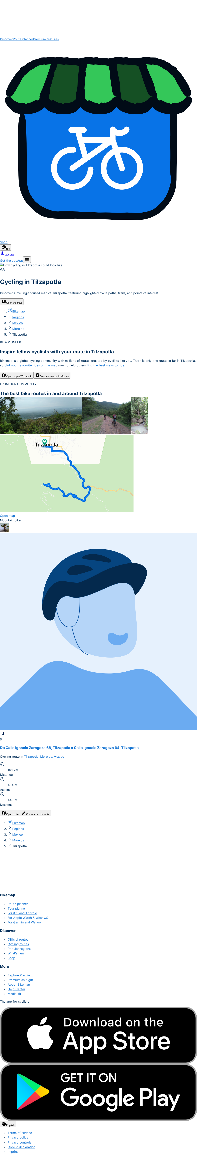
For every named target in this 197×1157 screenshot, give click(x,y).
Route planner (23, 39)
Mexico (17, 323)
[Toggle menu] (27, 259)
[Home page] (98, 18)
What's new (16, 953)
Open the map (14, 302)
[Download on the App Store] (98, 1035)
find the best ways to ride (105, 365)
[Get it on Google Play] (98, 1092)
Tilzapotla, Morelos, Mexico (44, 756)
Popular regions (19, 949)
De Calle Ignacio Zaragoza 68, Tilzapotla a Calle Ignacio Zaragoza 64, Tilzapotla (69, 748)
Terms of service (20, 1133)
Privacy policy (18, 1137)
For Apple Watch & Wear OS (28, 918)
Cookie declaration (21, 1147)
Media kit (14, 994)
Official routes (18, 939)
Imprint (13, 1152)
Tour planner (17, 908)
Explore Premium (20, 975)
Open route (12, 814)
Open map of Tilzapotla (19, 376)
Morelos (18, 329)
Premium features (46, 39)
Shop (11, 958)
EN (8, 248)
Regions (18, 317)
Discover (6, 39)
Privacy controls (19, 1142)
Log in (9, 254)
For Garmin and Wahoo (24, 922)
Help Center (16, 989)
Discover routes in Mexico (54, 376)
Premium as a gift (20, 980)
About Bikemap (19, 984)
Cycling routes (18, 944)
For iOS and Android (22, 913)
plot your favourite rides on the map (30, 365)
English (10, 1125)
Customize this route (37, 814)
